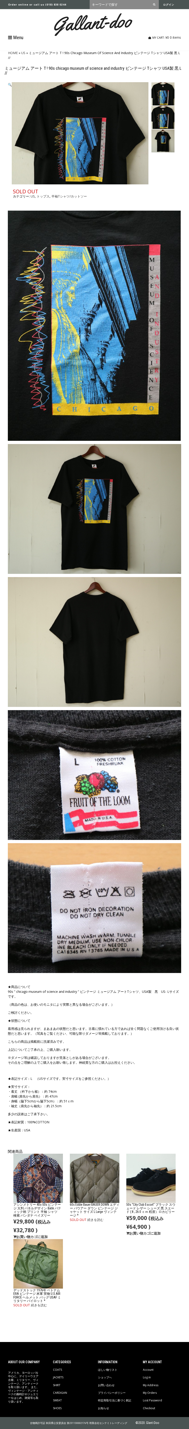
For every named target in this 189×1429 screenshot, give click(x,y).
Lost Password (152, 1400)
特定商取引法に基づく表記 (114, 1400)
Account (148, 1370)
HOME (13, 53)
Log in (147, 1377)
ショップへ (105, 1377)
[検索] (155, 4)
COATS (57, 1370)
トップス (43, 196)
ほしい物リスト (107, 1370)
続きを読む (95, 1219)
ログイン (168, 4)
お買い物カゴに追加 (32, 1236)
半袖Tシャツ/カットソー (69, 196)
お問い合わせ (106, 1385)
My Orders (150, 1393)
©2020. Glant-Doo (147, 1423)
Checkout (149, 1408)
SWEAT (57, 1400)
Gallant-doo (92, 22)
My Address (150, 1385)
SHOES (57, 1408)
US (23, 53)
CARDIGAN (60, 1393)
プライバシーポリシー (112, 1393)
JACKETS (58, 1377)
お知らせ (103, 1408)
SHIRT (56, 1385)
